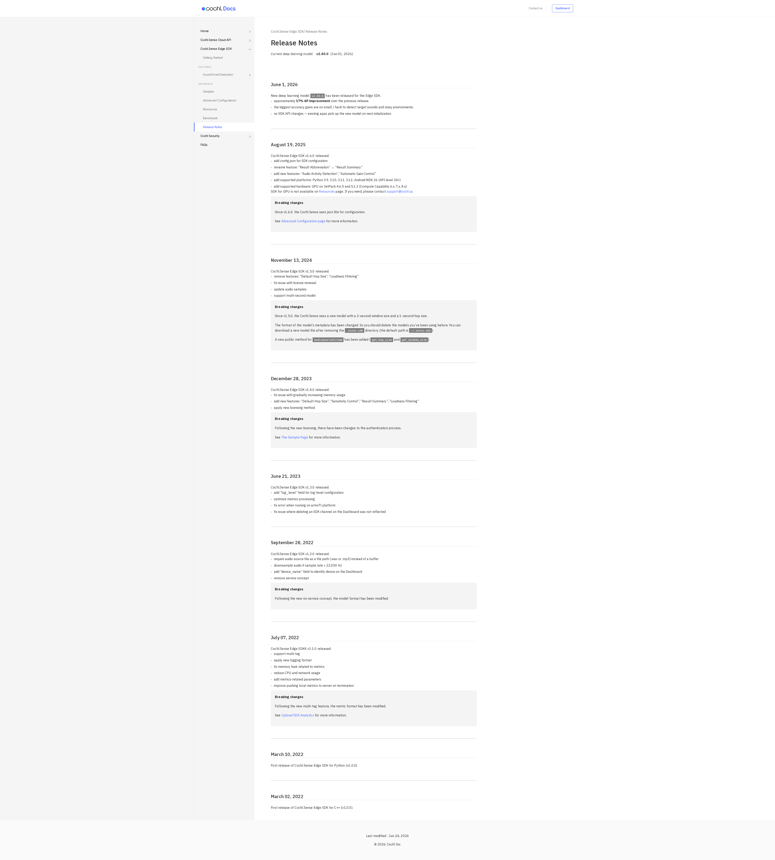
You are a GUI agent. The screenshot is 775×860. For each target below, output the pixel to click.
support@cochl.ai (399, 191)
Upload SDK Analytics (297, 715)
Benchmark (210, 118)
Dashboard (562, 8)
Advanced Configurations (219, 100)
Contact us (535, 8)
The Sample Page (294, 437)
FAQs (203, 144)
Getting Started (213, 57)
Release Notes (212, 127)
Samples (208, 91)
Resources (210, 109)
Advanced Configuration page (303, 221)
